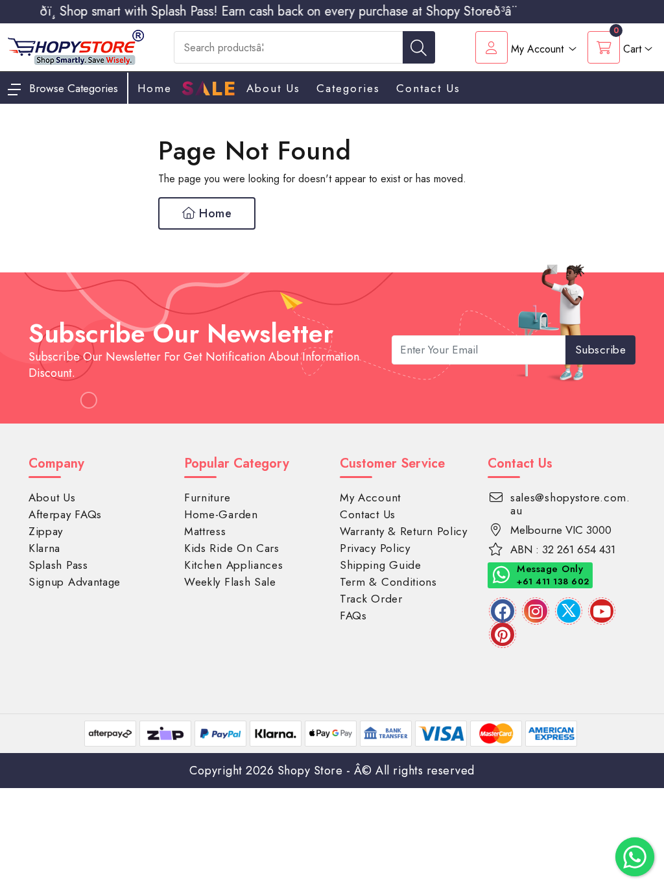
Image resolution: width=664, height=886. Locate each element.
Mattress (205, 531)
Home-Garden (221, 514)
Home (214, 213)
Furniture (207, 497)
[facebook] (502, 611)
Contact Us (428, 88)
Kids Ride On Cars (231, 548)
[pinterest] (502, 634)
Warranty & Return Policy (404, 531)
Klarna (44, 548)
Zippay (46, 531)
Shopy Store (310, 770)
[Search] (419, 47)
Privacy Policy (375, 548)
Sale (209, 89)
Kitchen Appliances (233, 565)
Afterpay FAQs (65, 514)
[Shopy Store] (76, 46)
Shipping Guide (380, 565)
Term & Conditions (388, 582)
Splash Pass (58, 565)
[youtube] (601, 611)
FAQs (353, 615)
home (154, 88)
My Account (370, 497)
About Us (273, 88)
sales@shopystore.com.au (570, 504)
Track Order (371, 598)
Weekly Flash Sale (230, 582)
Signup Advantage (75, 582)
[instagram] (535, 611)
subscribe (600, 349)
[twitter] (568, 611)
